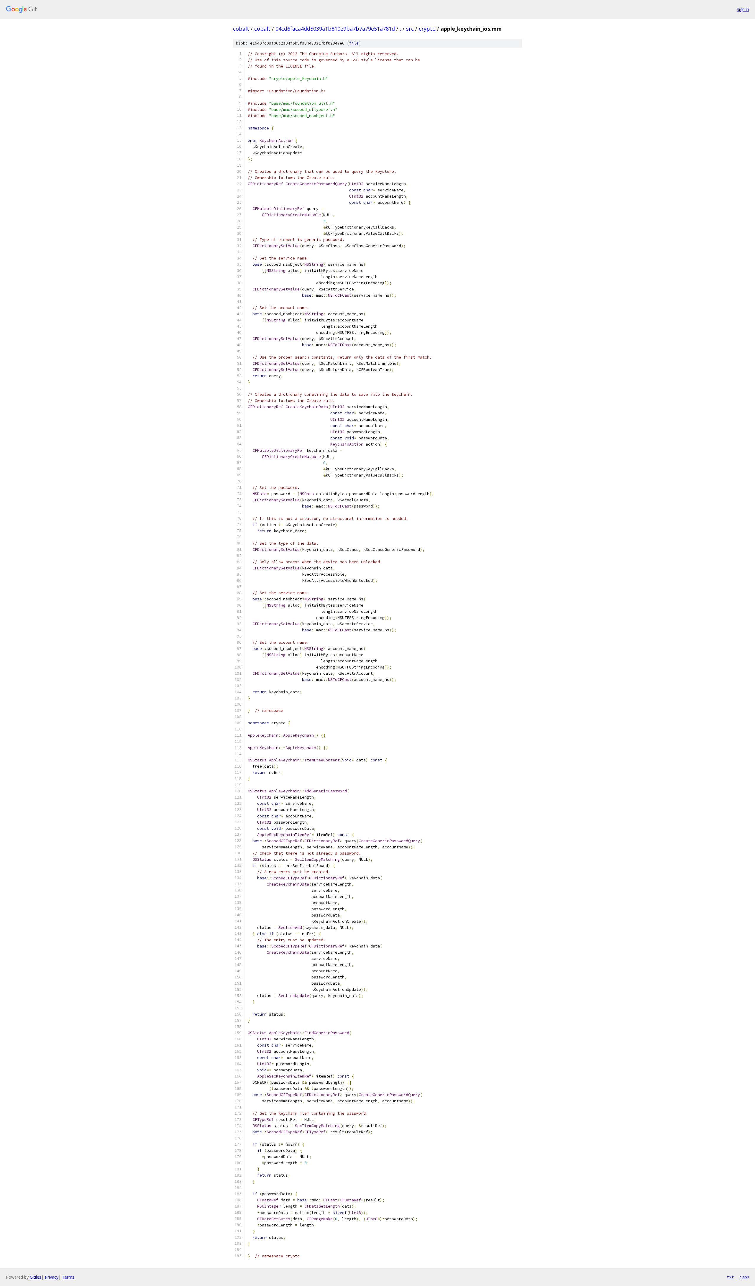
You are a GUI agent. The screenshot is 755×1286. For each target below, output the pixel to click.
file (354, 43)
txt (730, 1277)
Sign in (743, 9)
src (410, 28)
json (744, 1277)
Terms (68, 1277)
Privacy (51, 1277)
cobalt (241, 28)
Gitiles (35, 1277)
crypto (427, 28)
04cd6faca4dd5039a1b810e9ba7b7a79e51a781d (335, 28)
